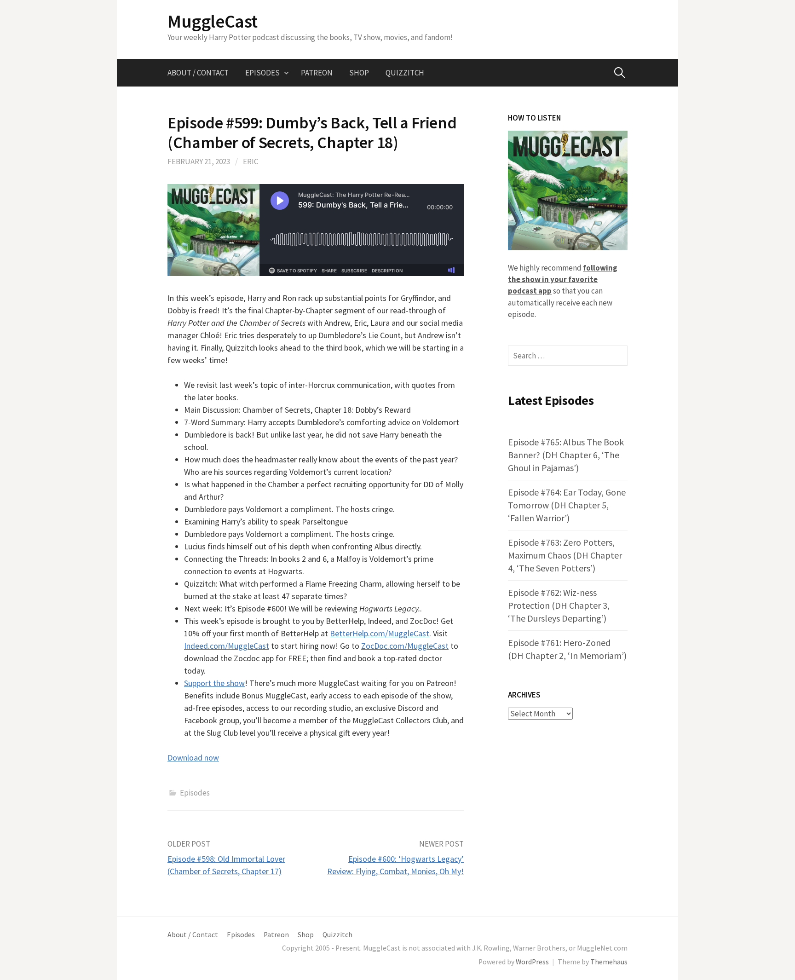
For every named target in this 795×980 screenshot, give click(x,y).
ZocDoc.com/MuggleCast (405, 645)
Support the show (214, 683)
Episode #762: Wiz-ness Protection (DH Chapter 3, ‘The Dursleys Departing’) (559, 605)
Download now (193, 757)
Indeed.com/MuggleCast (226, 645)
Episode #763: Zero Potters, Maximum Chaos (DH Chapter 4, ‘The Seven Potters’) (565, 555)
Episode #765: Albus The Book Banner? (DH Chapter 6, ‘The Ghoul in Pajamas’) (566, 454)
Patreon (317, 73)
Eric (250, 161)
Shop (359, 73)
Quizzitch (405, 73)
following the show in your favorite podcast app (562, 279)
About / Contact (198, 73)
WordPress (532, 961)
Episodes (262, 73)
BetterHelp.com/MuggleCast (379, 633)
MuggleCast (212, 21)
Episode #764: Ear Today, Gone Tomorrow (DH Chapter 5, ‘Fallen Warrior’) (567, 505)
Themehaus (609, 961)
